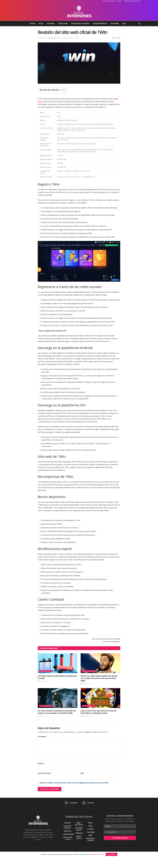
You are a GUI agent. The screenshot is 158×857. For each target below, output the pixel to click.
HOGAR (32, 23)
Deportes (67, 823)
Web (82, 773)
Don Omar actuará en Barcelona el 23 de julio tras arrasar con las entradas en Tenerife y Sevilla (57, 712)
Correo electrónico (45, 773)
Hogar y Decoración (79, 824)
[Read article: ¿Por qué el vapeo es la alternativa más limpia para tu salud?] (57, 663)
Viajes (90, 835)
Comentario (43, 737)
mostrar (62, 90)
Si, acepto (111, 854)
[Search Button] (139, 23)
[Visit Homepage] (79, 11)
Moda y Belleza (79, 837)
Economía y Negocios (67, 827)
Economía (115, 23)
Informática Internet (79, 829)
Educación (67, 831)
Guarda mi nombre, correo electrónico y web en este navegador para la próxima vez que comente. (74, 783)
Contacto (119, 1)
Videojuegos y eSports (80, 23)
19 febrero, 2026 (87, 716)
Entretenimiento (100, 23)
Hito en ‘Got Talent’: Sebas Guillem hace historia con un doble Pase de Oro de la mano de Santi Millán (99, 678)
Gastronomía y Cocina (67, 838)
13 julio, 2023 (42, 38)
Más (123, 23)
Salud (40, 23)
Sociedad (50, 23)
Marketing (78, 833)
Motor (90, 823)
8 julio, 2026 (42, 681)
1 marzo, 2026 (43, 716)
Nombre (41, 763)
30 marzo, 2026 (86, 683)
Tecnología (63, 23)
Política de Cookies (109, 1)
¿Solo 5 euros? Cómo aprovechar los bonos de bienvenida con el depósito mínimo (98, 712)
